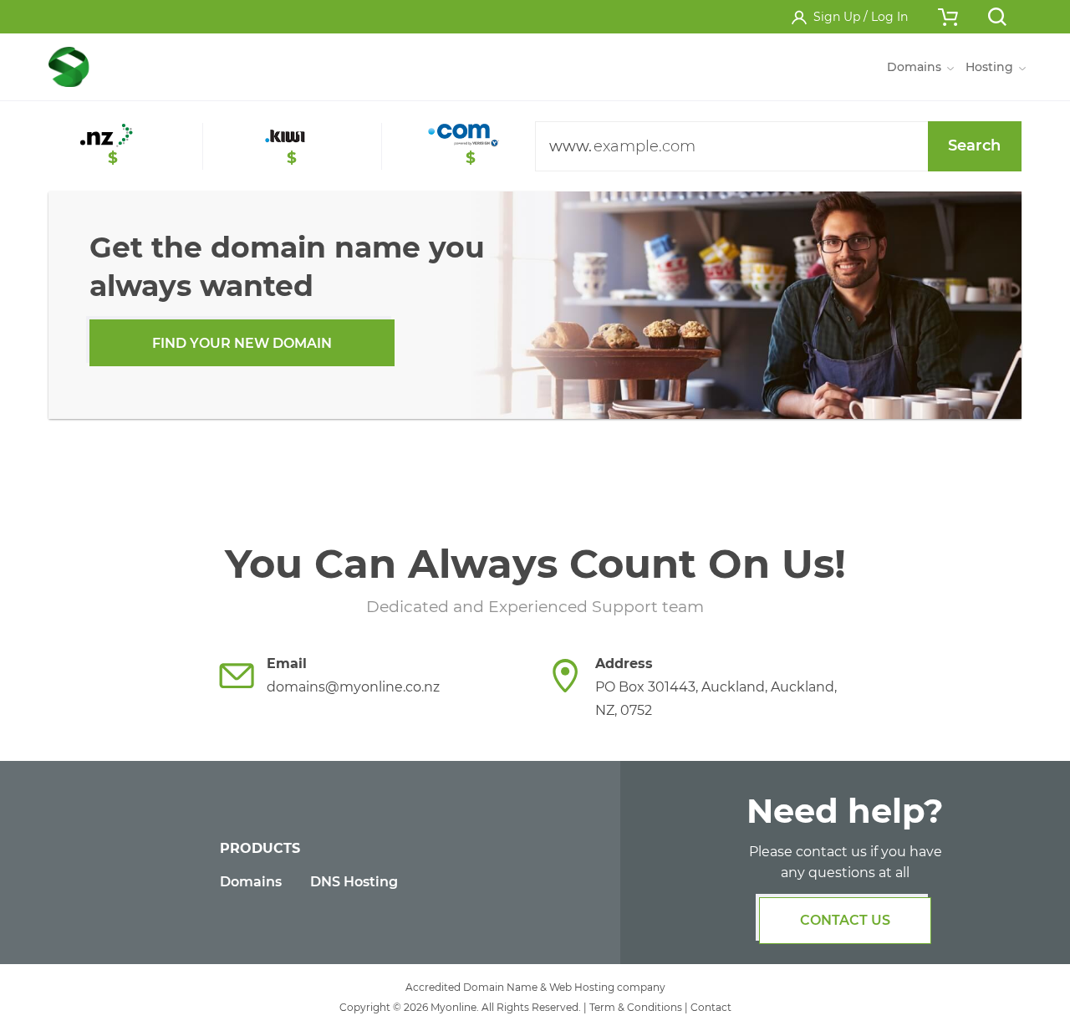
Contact (710, 1007)
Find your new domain (242, 343)
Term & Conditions (635, 1007)
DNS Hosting (354, 882)
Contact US (845, 920)
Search (974, 145)
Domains (251, 882)
